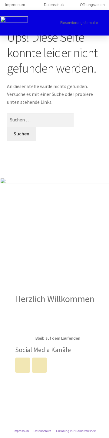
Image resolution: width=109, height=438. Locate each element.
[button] (49, 23)
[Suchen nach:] (40, 120)
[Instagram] (39, 365)
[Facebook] (22, 365)
